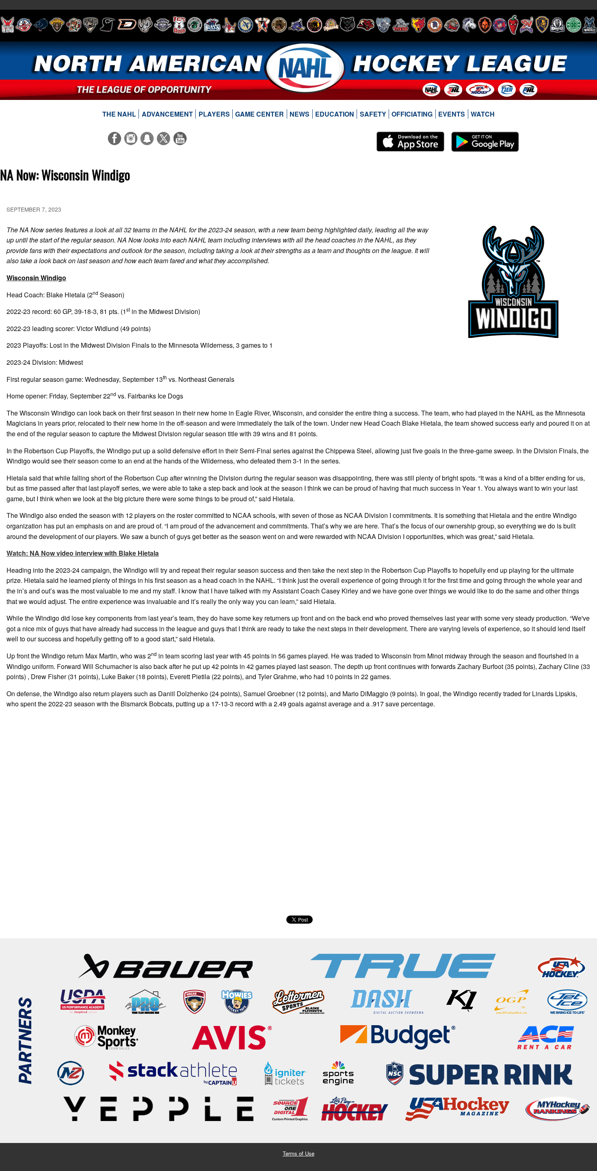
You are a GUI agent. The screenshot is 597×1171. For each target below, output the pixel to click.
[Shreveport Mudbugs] (526, 25)
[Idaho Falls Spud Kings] (229, 25)
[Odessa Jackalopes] (452, 25)
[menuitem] (119, 114)
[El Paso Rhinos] (145, 25)
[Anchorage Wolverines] (40, 25)
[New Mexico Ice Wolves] (418, 25)
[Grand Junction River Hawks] (195, 25)
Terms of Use (298, 1153)
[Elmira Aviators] (163, 25)
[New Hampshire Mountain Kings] (383, 25)
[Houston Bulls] (212, 25)
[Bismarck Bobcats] (90, 25)
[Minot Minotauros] (365, 25)
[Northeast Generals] (435, 25)
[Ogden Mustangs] (469, 25)
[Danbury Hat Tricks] (127, 25)
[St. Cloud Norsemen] (557, 25)
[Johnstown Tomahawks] (262, 25)
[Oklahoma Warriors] (485, 25)
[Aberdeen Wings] (7, 25)
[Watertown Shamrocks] (574, 25)
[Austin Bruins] (57, 25)
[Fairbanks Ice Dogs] (179, 25)
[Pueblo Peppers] (513, 25)
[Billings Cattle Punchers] (74, 25)
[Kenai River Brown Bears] (279, 25)
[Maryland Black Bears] (314, 25)
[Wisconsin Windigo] (589, 25)
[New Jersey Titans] (401, 25)
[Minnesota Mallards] (331, 25)
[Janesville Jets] (245, 25)
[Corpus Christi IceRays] (107, 25)
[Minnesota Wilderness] (347, 25)
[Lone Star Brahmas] (297, 25)
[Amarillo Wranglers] (23, 25)
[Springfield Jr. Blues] (541, 25)
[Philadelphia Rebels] (500, 25)
